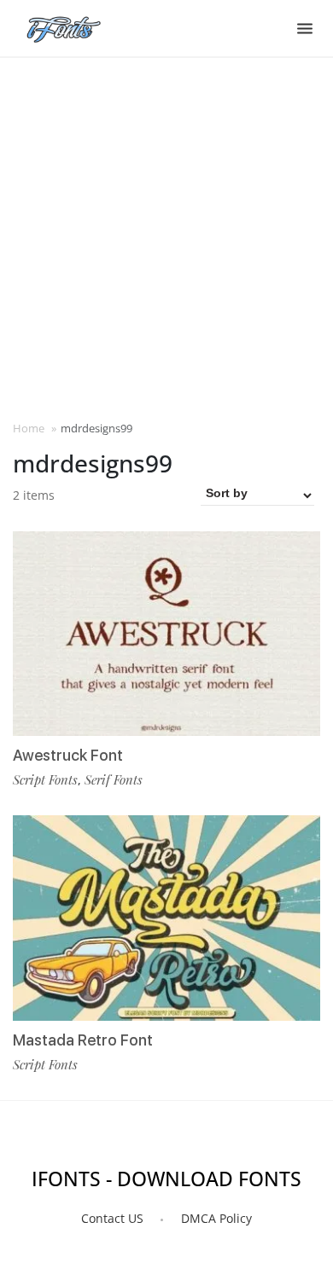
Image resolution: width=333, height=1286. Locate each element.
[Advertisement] (166, 237)
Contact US (112, 1218)
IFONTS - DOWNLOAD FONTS (166, 1178)
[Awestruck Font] (166, 634)
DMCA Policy (216, 1218)
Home (28, 428)
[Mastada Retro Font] (166, 918)
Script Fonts (45, 779)
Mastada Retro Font (83, 1040)
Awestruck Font (68, 755)
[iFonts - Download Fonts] (70, 25)
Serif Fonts (114, 779)
